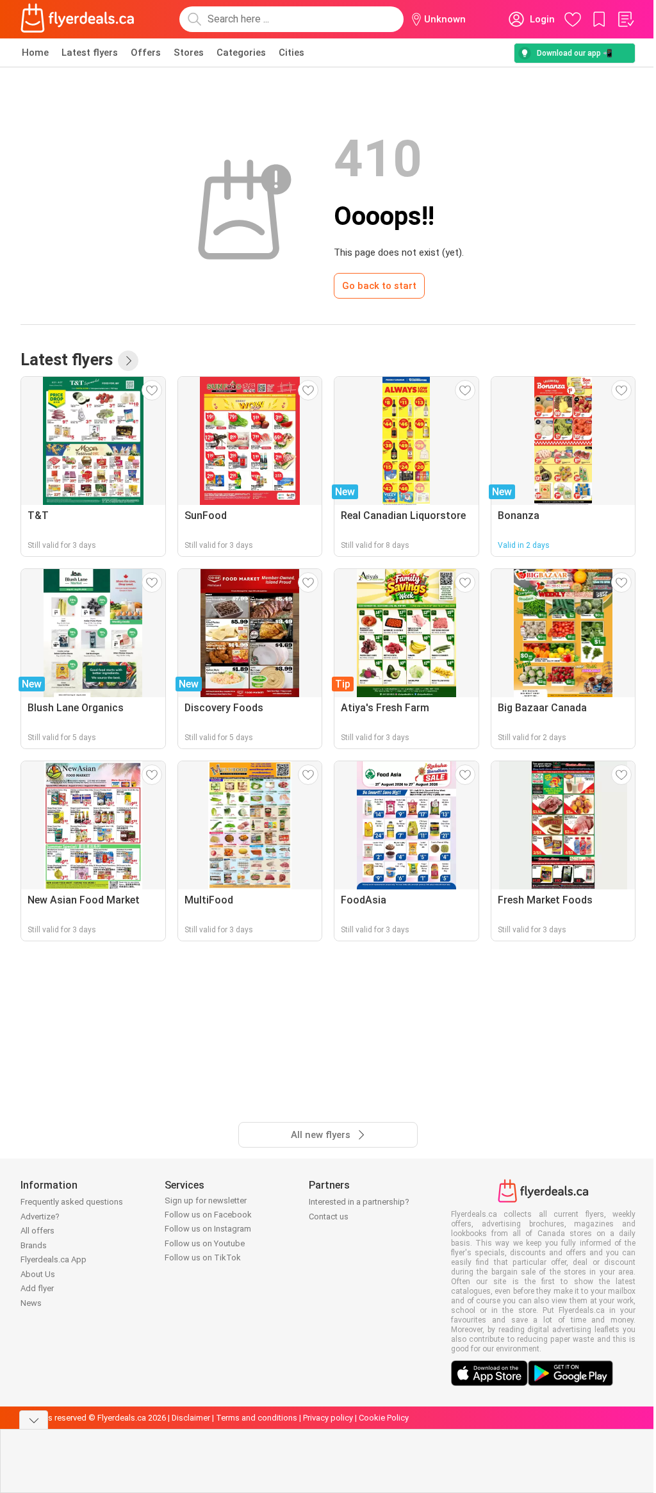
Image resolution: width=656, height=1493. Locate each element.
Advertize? (40, 1216)
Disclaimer (191, 1418)
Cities (291, 52)
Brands (33, 1245)
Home (35, 52)
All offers (37, 1230)
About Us (37, 1274)
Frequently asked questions (71, 1202)
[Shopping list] (625, 19)
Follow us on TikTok (203, 1257)
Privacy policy (328, 1418)
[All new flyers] (128, 361)
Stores (189, 52)
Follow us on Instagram (208, 1228)
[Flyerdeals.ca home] (77, 19)
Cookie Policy (384, 1418)
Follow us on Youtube (205, 1243)
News (31, 1303)
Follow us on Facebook (208, 1214)
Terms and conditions (256, 1418)
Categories (241, 52)
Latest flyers (90, 52)
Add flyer (37, 1288)
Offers (146, 52)
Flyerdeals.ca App (53, 1259)
